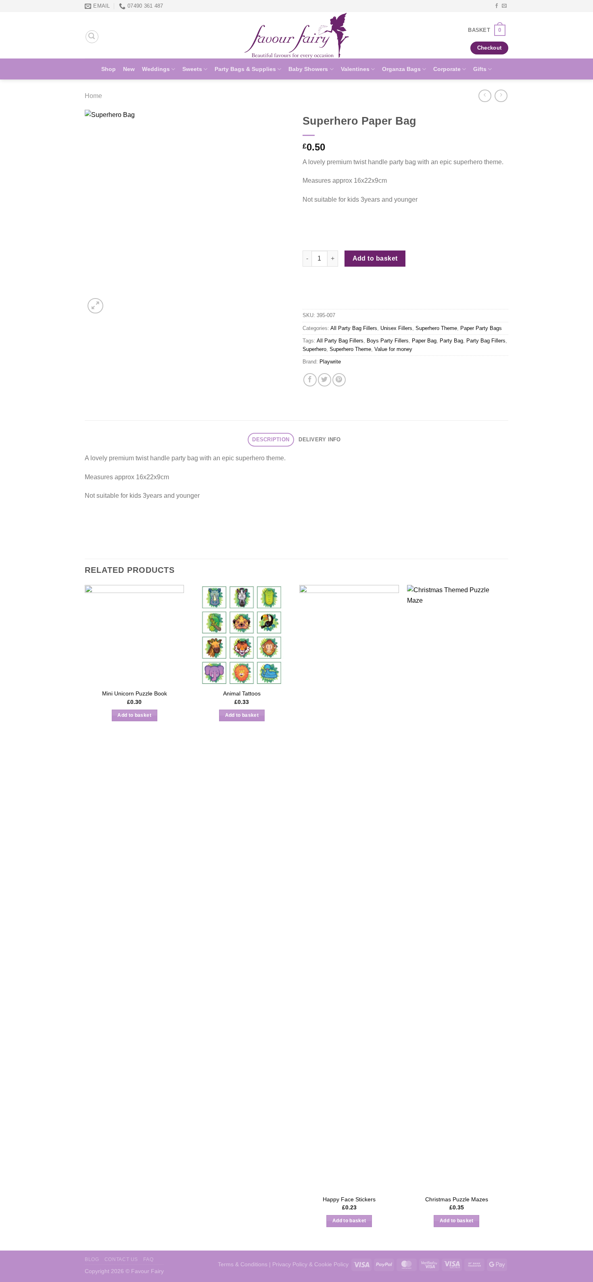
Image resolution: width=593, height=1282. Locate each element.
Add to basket (375, 258)
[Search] (92, 36)
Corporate (447, 69)
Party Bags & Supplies (245, 69)
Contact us (121, 1259)
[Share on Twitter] (324, 379)
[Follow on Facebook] (496, 6)
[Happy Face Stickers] (349, 887)
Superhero (314, 349)
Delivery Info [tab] (319, 439)
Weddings (156, 69)
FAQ (148, 1259)
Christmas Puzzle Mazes (456, 1199)
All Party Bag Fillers (353, 328)
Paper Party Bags (481, 328)
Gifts (480, 69)
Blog (92, 1259)
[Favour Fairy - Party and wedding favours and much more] (296, 35)
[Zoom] (95, 306)
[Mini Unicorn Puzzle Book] (134, 635)
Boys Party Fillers (388, 341)
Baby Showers (308, 69)
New (129, 69)
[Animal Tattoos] (242, 635)
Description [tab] (270, 439)
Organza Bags (401, 69)
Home (93, 95)
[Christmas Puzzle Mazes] (457, 887)
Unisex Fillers (396, 328)
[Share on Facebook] (310, 379)
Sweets (192, 69)
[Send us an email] (504, 6)
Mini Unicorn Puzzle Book (134, 693)
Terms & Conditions (242, 1264)
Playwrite (330, 362)
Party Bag (451, 341)
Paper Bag (424, 341)
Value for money (393, 349)
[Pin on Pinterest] (339, 379)
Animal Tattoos (242, 693)
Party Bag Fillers (485, 341)
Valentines (355, 69)
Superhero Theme (436, 328)
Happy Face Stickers (349, 1199)
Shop (108, 69)
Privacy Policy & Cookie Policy (310, 1264)
